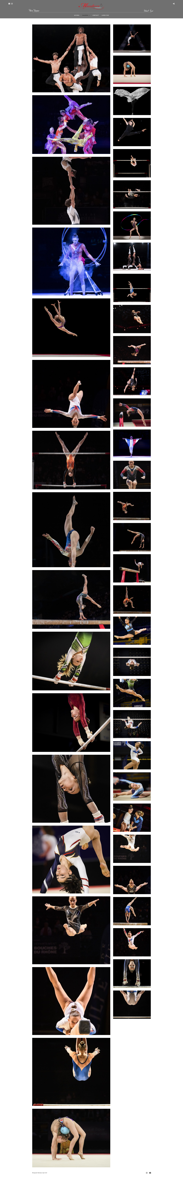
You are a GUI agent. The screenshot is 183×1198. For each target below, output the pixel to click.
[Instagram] (12, 4)
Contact (96, 15)
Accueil (76, 15)
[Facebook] (9, 4)
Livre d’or (105, 15)
